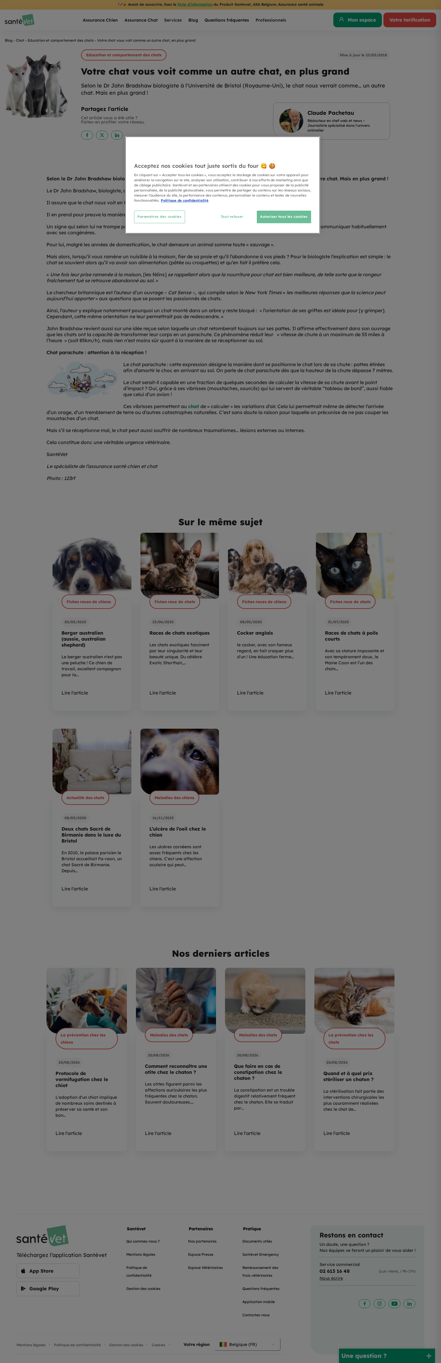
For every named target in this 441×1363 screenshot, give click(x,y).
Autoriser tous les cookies (284, 217)
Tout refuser (232, 217)
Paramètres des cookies (159, 217)
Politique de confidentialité (184, 200)
